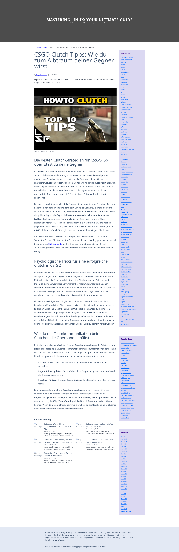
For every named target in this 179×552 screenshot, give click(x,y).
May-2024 (124, 484)
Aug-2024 (124, 469)
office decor (124, 217)
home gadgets (125, 254)
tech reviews (124, 157)
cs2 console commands (128, 383)
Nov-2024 (124, 449)
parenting (124, 199)
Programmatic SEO (126, 107)
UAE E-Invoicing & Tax (127, 319)
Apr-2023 (123, 446)
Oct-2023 (123, 454)
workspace (124, 142)
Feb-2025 (123, 501)
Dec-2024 (124, 499)
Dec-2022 (124, 451)
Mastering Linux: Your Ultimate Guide (90, 19)
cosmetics (124, 358)
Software (123, 97)
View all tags (125, 418)
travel (122, 119)
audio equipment (126, 167)
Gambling (124, 114)
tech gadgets (125, 134)
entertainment (125, 368)
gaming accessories (127, 172)
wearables (124, 154)
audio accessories (126, 202)
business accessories (127, 269)
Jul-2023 (123, 479)
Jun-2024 (123, 459)
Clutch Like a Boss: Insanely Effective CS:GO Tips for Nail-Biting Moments (58, 441)
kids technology (125, 249)
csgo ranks (124, 365)
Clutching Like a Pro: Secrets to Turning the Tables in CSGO (101, 425)
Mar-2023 (124, 441)
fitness (123, 194)
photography (124, 164)
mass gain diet (125, 380)
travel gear (124, 242)
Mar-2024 (124, 486)
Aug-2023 (124, 466)
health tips (124, 222)
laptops (123, 257)
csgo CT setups (125, 393)
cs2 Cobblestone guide (127, 375)
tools (122, 207)
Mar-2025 (124, 506)
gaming (123, 152)
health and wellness (126, 214)
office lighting (125, 292)
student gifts (124, 224)
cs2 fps (123, 355)
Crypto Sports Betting (127, 297)
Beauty (123, 67)
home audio (124, 169)
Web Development (126, 60)
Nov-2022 (124, 489)
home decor (124, 187)
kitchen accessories (126, 262)
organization (124, 282)
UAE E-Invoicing (125, 317)
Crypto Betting (125, 314)
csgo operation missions (128, 400)
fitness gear (124, 204)
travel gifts (124, 244)
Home (39, 48)
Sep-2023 (124, 444)
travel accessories (126, 104)
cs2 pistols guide (126, 410)
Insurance (124, 82)
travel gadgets (125, 247)
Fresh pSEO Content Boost (128, 309)
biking (123, 219)
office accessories (126, 267)
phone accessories (126, 174)
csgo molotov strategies (128, 388)
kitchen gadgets (125, 259)
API (122, 322)
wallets (123, 287)
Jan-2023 (123, 496)
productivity (124, 189)
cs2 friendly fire (125, 378)
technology (124, 124)
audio (122, 252)
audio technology (126, 139)
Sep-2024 (124, 481)
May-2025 (124, 509)
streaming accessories (127, 229)
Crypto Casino (125, 312)
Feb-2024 (123, 471)
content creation (126, 272)
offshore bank (125, 370)
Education (124, 102)
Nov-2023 (124, 474)
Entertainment (125, 72)
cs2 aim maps (125, 415)
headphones (124, 277)
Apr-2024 (123, 456)
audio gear (124, 132)
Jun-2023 (123, 436)
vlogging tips (124, 147)
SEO (122, 92)
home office (124, 122)
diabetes (123, 363)
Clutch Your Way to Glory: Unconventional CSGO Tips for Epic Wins (57, 426)
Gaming (45, 48)
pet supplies (124, 159)
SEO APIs (123, 112)
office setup (124, 264)
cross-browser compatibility (129, 345)
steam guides (125, 348)
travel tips (124, 274)
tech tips (123, 184)
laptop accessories (126, 232)
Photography (124, 79)
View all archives (126, 511)
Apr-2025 (123, 504)
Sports (123, 89)
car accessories (125, 197)
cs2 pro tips (124, 360)
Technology (124, 84)
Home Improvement (127, 57)
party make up (125, 353)
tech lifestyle (124, 284)
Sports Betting (125, 304)
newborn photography (127, 408)
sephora (123, 390)
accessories (124, 177)
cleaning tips (124, 182)
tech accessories (126, 109)
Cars (122, 77)
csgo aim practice (126, 373)
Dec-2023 (124, 461)
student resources (126, 234)
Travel (123, 65)
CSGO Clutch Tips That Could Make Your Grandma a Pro (99, 441)
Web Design (124, 99)
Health (123, 70)
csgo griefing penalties (127, 395)
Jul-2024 (123, 494)
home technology (126, 279)
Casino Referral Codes (127, 149)
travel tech (124, 289)
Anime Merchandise (127, 117)
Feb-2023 (123, 476)
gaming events (125, 413)
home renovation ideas (127, 343)
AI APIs (123, 209)
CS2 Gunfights (55, 244)
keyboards (124, 129)
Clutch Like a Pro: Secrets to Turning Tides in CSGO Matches (58, 454)
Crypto (123, 302)
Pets (122, 87)
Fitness (123, 94)
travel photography (126, 350)
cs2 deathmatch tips (127, 405)
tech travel (124, 192)
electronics (124, 294)
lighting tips (124, 144)
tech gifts (123, 239)
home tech (124, 299)
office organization (126, 137)
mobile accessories (126, 227)
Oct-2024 (123, 491)
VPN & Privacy (125, 324)
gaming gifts (124, 212)
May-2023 (124, 439)
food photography (126, 398)
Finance (123, 74)
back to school (125, 237)
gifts (122, 127)
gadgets (123, 179)
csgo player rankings (127, 403)
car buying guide (126, 385)
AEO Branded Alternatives (128, 307)
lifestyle (123, 162)
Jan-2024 (123, 464)
